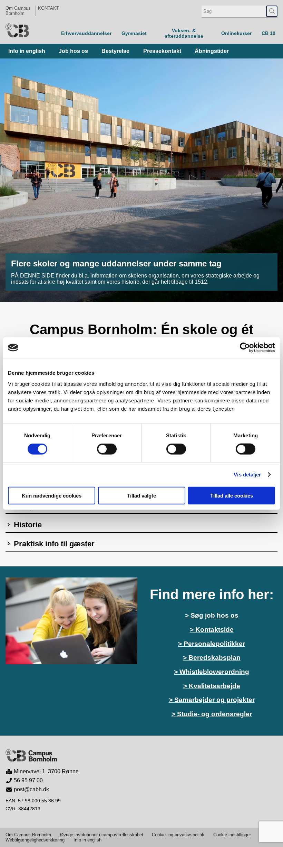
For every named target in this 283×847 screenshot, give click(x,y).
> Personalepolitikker (211, 643)
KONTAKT (48, 8)
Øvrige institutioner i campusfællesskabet (101, 834)
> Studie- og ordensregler (212, 714)
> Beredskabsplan (212, 657)
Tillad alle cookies (231, 495)
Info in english (87, 840)
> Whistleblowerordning (211, 671)
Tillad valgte (141, 495)
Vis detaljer (247, 474)
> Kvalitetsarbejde (211, 686)
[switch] (107, 449)
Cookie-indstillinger (232, 834)
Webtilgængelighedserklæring (35, 840)
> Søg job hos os (211, 615)
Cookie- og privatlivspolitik (178, 834)
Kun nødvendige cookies (51, 495)
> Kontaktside (212, 629)
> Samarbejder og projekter (212, 699)
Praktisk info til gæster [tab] (53, 543)
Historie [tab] (27, 524)
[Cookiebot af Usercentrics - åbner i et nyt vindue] (245, 348)
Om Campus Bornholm (18, 11)
